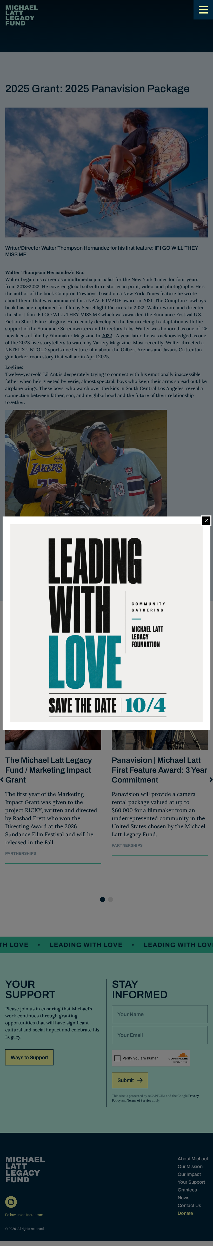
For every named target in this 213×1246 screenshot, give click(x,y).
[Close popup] (206, 520)
